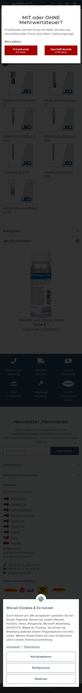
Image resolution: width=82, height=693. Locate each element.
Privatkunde (21, 50)
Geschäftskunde (61, 50)
